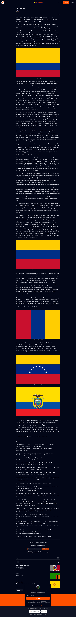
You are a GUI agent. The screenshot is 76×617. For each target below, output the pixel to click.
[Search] (59, 2)
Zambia (18, 573)
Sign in (72, 2)
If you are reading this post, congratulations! (25, 583)
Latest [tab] (21, 562)
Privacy (36, 608)
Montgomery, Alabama (22, 565)
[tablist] (19, 562)
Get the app (43, 611)
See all (18, 590)
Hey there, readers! (20, 567)
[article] (38, 568)
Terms (39, 608)
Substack (32, 614)
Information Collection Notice (37, 602)
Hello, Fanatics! (19, 575)
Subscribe (66, 2)
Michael (20, 10)
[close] (49, 586)
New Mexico (19, 582)
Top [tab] (17, 562)
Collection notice (45, 608)
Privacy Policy (47, 602)
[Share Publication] (61, 2)
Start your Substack (35, 611)
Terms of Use (43, 601)
